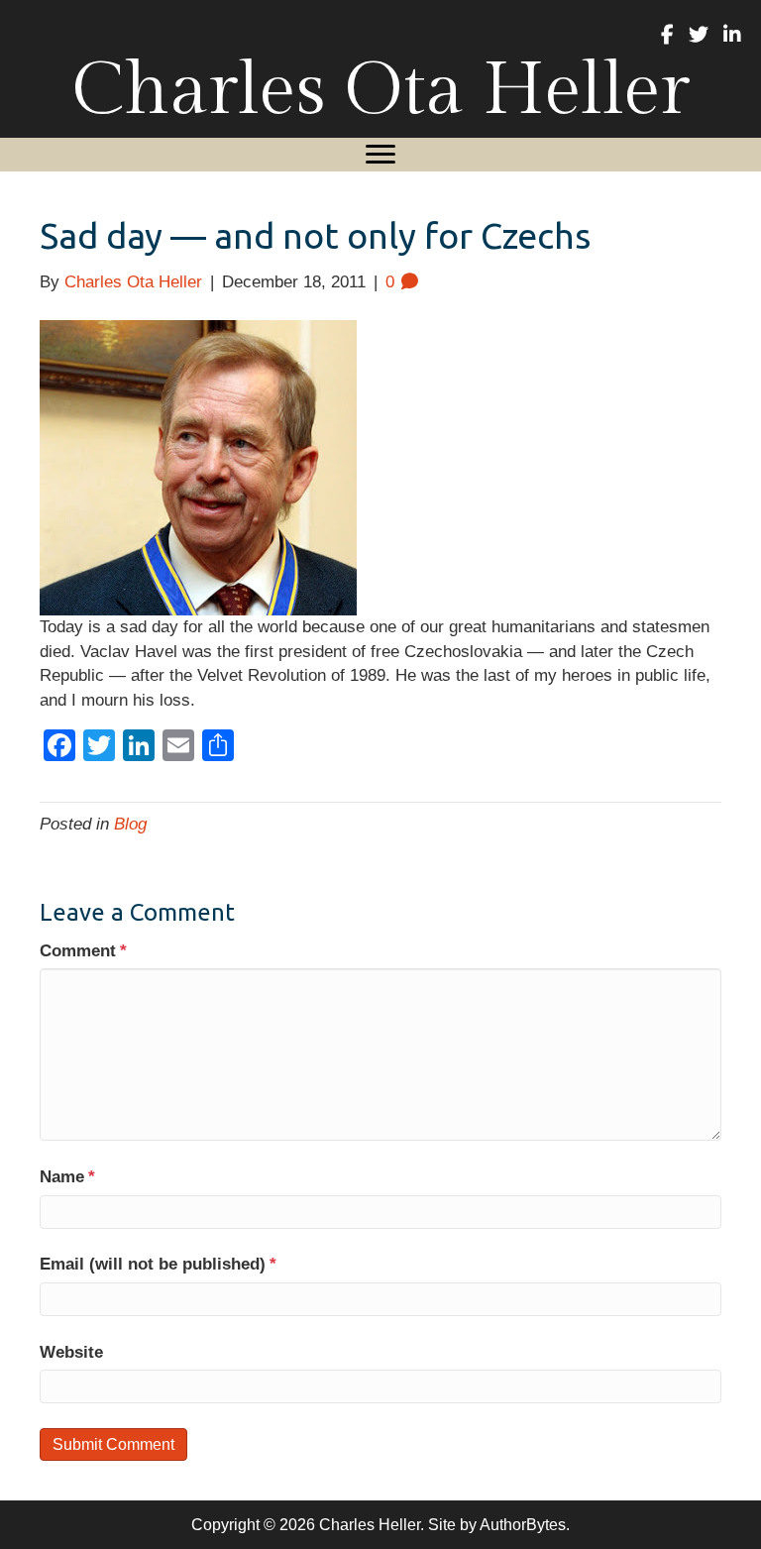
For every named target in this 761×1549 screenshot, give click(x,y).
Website (71, 1352)
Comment (83, 950)
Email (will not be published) (158, 1264)
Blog (130, 824)
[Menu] (380, 154)
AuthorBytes (523, 1524)
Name (67, 1176)
